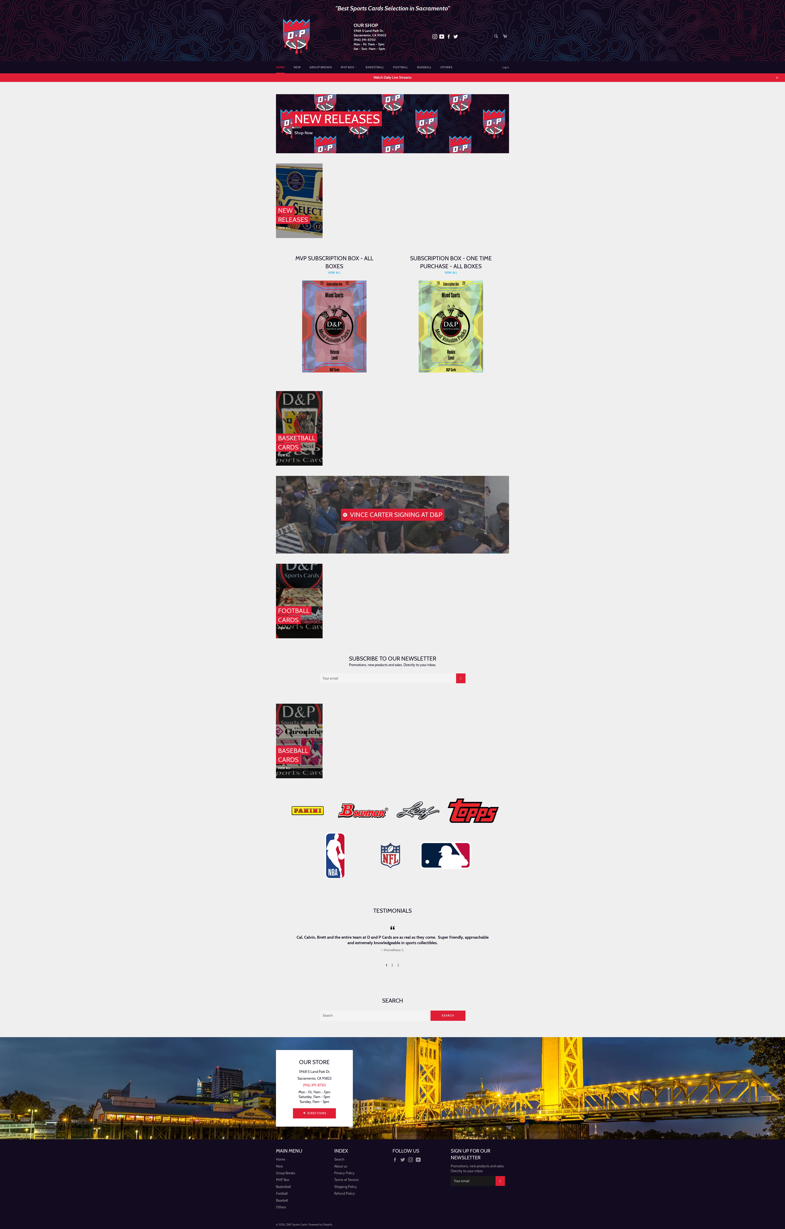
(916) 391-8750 (365, 40)
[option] (392, 938)
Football (400, 67)
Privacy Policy (344, 1173)
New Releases (337, 118)
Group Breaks (321, 67)
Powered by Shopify (320, 1224)
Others (446, 67)
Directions (316, 1113)
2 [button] (392, 965)
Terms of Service (346, 1180)
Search (448, 1015)
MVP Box (348, 67)
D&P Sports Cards (296, 1224)
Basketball (375, 67)
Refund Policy (344, 1193)
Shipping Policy (345, 1187)
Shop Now (303, 132)
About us (340, 1166)
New (297, 67)
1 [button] (386, 965)
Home (280, 67)
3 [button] (398, 965)
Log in (505, 67)
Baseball (424, 67)
